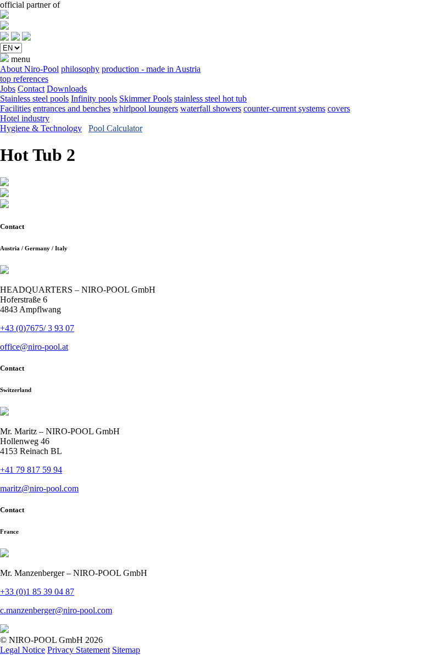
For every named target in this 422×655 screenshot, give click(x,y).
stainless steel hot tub (210, 98)
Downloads (67, 88)
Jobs (7, 88)
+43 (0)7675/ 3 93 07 (37, 328)
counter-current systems (284, 108)
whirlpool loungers (145, 108)
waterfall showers (210, 108)
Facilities (15, 108)
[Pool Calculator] (4, 37)
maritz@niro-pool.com (39, 488)
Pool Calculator (115, 128)
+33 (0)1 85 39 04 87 (37, 591)
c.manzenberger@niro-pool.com (56, 610)
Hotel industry (24, 118)
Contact (31, 88)
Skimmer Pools (145, 98)
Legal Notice (22, 649)
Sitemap (126, 649)
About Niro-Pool (29, 69)
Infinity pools (94, 98)
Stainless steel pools (34, 98)
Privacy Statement (78, 649)
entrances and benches (71, 108)
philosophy (80, 69)
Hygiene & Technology (41, 128)
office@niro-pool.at (34, 346)
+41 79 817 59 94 (31, 469)
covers (338, 108)
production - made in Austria (151, 69)
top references (24, 78)
